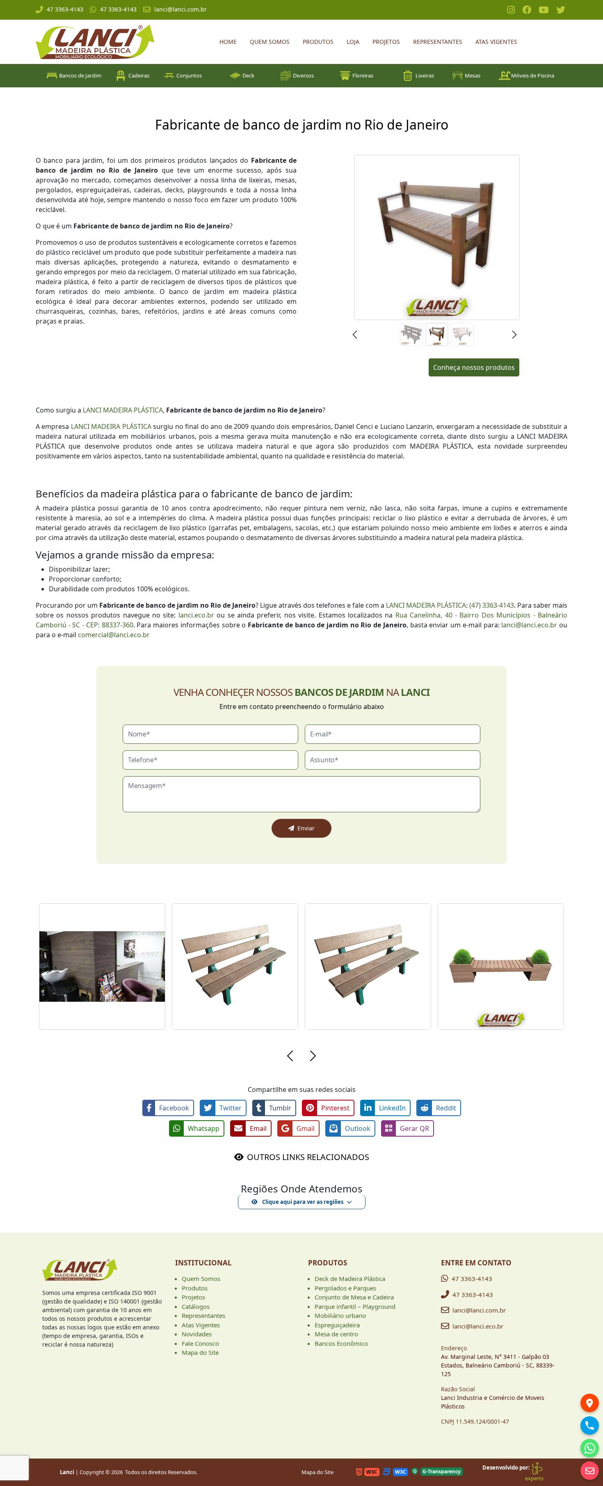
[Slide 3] (462, 334)
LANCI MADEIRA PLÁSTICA (123, 410)
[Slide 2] (437, 334)
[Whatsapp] (589, 1448)
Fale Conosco (200, 1343)
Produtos (318, 42)
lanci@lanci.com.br (180, 9)
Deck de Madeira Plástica (350, 1278)
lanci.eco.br (196, 615)
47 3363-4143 (65, 9)
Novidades (197, 1334)
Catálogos (196, 1306)
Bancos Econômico (341, 1343)
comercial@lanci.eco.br (114, 634)
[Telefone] (589, 1425)
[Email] (589, 1470)
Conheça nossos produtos (474, 367)
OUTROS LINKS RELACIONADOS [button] (308, 1156)
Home (228, 42)
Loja (353, 42)
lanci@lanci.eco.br (529, 624)
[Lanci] (79, 1273)
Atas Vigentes (496, 42)
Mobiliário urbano (340, 1315)
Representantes (437, 42)
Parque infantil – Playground (355, 1306)
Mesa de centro (336, 1334)
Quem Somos (270, 42)
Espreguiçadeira (337, 1325)
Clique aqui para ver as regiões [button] (302, 1202)
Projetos (386, 42)
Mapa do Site (200, 1352)
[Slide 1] (411, 334)
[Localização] (589, 1403)
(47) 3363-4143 (491, 605)
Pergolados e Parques (345, 1288)
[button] (357, 335)
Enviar (306, 828)
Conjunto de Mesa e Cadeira (354, 1297)
